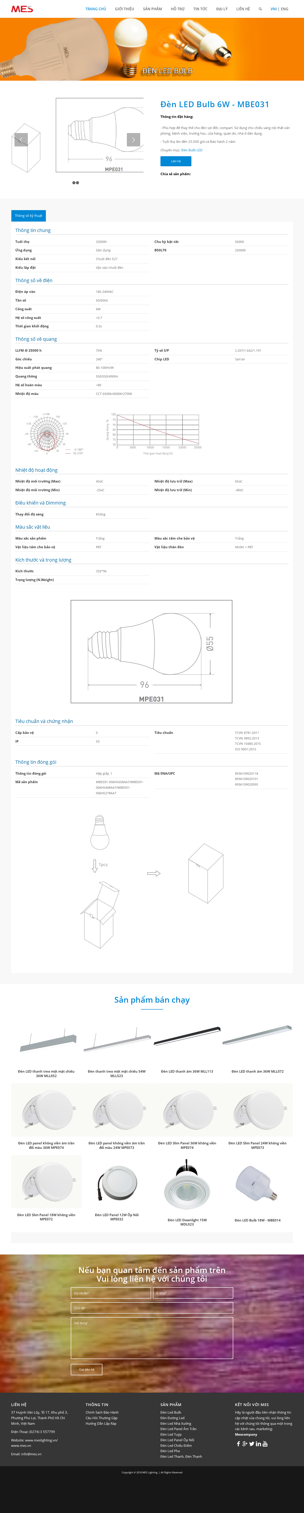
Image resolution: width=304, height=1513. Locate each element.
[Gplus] (245, 1435)
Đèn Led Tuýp (171, 1426)
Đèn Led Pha (170, 1442)
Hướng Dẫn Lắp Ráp (101, 1415)
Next (133, 135)
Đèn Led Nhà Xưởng (175, 1415)
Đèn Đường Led (172, 1409)
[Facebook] (238, 1435)
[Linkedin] (258, 1435)
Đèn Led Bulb (170, 1404)
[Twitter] (251, 1435)
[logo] (22, 9)
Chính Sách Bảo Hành (102, 1404)
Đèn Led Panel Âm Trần (178, 1420)
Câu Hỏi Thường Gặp (102, 1409)
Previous (21, 135)
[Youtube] (265, 1435)
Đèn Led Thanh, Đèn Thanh (181, 1448)
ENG (284, 8)
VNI (274, 8)
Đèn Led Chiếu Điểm (176, 1437)
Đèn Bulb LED (192, 146)
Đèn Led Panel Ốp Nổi (177, 1431)
